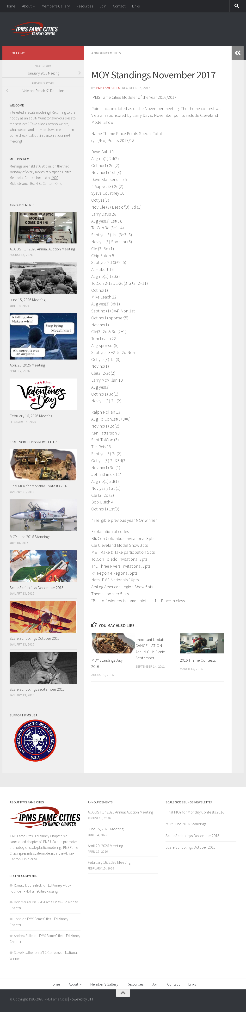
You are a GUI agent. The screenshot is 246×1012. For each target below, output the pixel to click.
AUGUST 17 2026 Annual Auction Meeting (42, 249)
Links (136, 6)
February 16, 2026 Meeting (31, 415)
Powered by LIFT (81, 999)
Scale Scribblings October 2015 (35, 638)
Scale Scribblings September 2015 (37, 689)
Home (10, 6)
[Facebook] (74, 52)
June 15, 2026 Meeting (27, 299)
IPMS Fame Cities (108, 88)
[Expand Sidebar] (238, 53)
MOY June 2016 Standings (30, 536)
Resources (84, 6)
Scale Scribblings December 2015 (36, 587)
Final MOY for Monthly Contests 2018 (39, 486)
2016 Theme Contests (198, 660)
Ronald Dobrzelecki (28, 885)
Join (103, 6)
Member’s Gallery (56, 6)
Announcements (106, 52)
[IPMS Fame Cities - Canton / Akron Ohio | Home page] (34, 29)
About (26, 6)
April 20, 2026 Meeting (27, 365)
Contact (119, 6)
